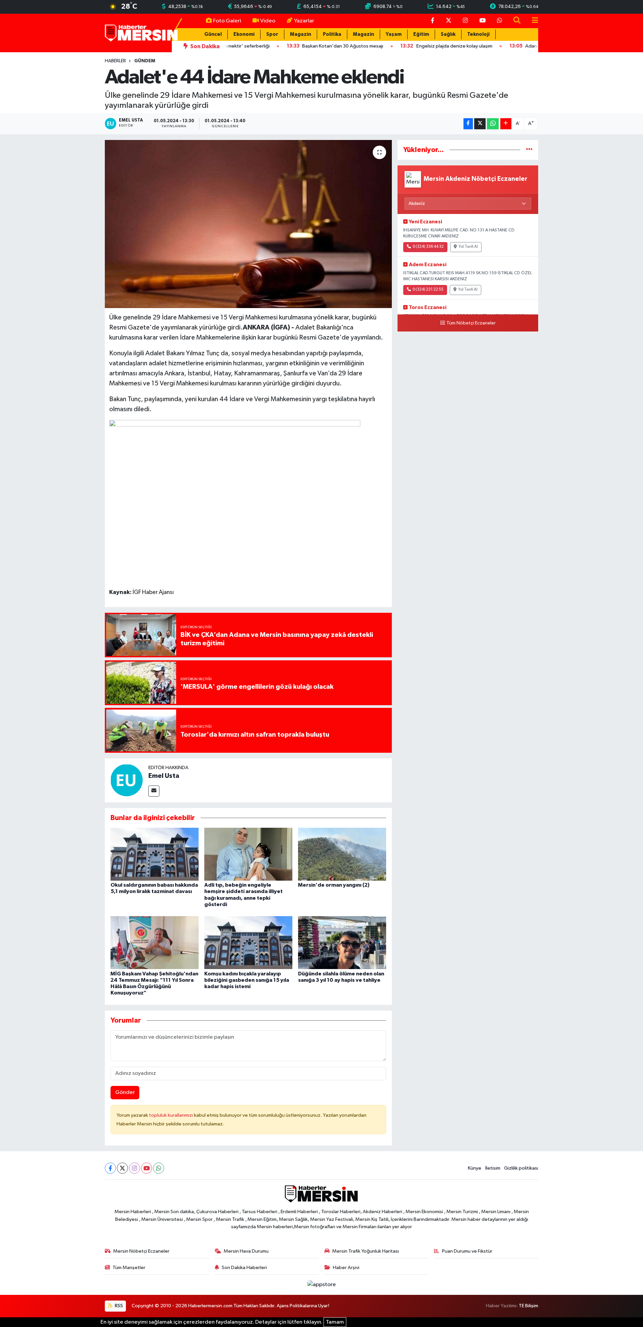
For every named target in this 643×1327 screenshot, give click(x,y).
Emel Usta (163, 775)
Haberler (115, 61)
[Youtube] (146, 1168)
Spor (272, 34)
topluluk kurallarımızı (171, 1115)
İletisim (492, 1168)
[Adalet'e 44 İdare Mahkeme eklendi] (248, 224)
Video (267, 21)
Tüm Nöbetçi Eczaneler (471, 323)
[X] (122, 1168)
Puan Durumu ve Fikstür (467, 1251)
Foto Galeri (227, 21)
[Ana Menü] (532, 21)
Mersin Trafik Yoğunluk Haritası (365, 1251)
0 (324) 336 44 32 (428, 247)
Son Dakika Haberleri (244, 1267)
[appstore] (321, 1284)
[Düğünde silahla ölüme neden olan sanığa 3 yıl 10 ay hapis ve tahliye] (342, 942)
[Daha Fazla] (505, 123)
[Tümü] (529, 150)
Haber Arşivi (346, 1267)
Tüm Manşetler (129, 1267)
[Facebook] (110, 1168)
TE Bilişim (528, 1305)
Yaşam (394, 34)
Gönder (125, 1092)
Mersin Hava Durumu (246, 1251)
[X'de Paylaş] (480, 123)
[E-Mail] (153, 791)
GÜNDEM (144, 61)
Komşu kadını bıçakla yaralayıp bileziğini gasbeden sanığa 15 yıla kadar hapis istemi (246, 980)
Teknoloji (478, 34)
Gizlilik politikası (521, 1168)
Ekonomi (244, 34)
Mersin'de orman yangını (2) (333, 885)
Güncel (213, 34)
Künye (474, 1168)
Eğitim (421, 34)
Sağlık (448, 34)
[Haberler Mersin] (141, 32)
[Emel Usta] (127, 780)
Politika (332, 34)
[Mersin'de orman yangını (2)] (342, 854)
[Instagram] (134, 1168)
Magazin (300, 34)
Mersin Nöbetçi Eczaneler (141, 1251)
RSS (118, 1305)
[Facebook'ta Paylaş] (468, 123)
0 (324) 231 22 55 (428, 290)
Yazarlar (304, 21)
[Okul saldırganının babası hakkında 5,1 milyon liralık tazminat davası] (155, 854)
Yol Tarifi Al (468, 247)
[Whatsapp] (158, 1168)
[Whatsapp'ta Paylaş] (493, 123)
